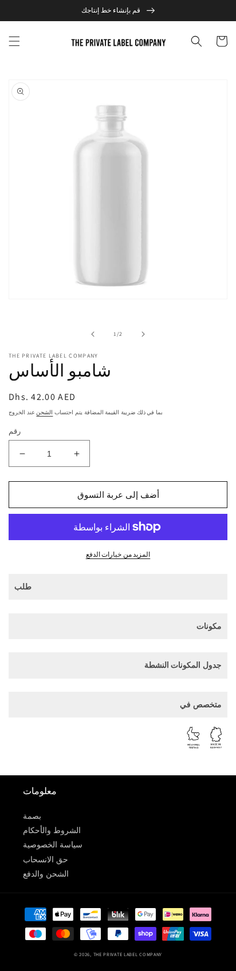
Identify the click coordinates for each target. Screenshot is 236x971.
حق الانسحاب (45, 859)
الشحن (44, 412)
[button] (14, 41)
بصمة (32, 816)
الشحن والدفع (46, 874)
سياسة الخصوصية (52, 844)
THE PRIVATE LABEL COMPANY (128, 954)
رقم (15, 431)
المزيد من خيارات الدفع (118, 554)
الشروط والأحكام (52, 830)
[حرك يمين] (143, 334)
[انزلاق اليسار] (92, 334)
